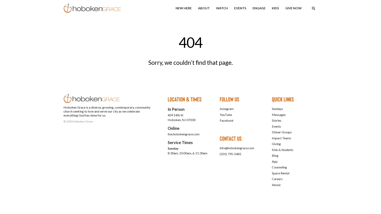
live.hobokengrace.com (183, 134)
